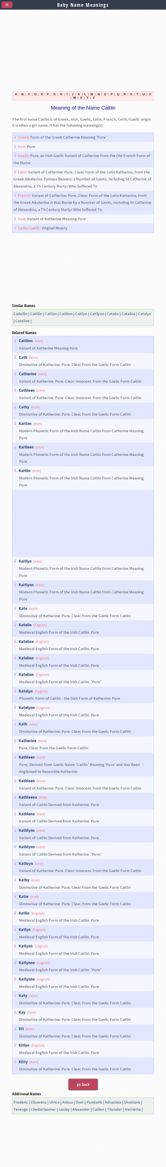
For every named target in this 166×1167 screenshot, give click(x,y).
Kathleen (27, 757)
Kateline (26, 641)
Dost (80, 1102)
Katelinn (26, 658)
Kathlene (27, 813)
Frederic (20, 1102)
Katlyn (24, 929)
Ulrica (54, 1102)
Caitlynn (97, 313)
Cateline (22, 320)
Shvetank (132, 1102)
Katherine (27, 740)
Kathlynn (27, 830)
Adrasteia (113, 1102)
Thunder (114, 1109)
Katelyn (26, 691)
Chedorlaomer (43, 1109)
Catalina (128, 313)
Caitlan (51, 313)
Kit (21, 1028)
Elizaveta (38, 1102)
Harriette (133, 1109)
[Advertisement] (83, 48)
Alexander (81, 1109)
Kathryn (26, 863)
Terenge (20, 1109)
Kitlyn (24, 1045)
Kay (22, 1012)
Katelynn (27, 707)
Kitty (23, 1061)
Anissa (67, 1102)
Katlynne (27, 962)
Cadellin (20, 313)
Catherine (27, 373)
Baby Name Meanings (83, 4)
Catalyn (144, 313)
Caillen (98, 1109)
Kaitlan (25, 423)
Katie (23, 896)
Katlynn (26, 946)
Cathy (24, 407)
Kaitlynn (26, 584)
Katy (23, 995)
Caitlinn (65, 313)
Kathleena (28, 797)
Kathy (24, 879)
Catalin (113, 313)
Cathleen (27, 390)
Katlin (24, 913)
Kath (23, 724)
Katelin (25, 624)
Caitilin (36, 313)
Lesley (64, 1109)
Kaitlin (24, 470)
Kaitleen (26, 447)
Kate (23, 608)
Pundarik (94, 1102)
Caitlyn (81, 313)
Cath (23, 357)
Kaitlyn (25, 561)
